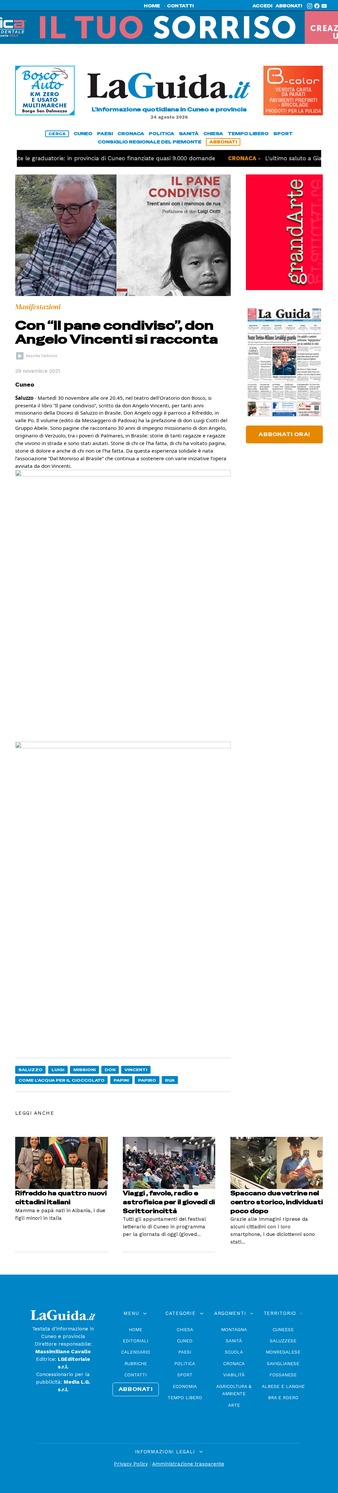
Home (135, 1329)
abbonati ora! (284, 434)
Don (110, 1069)
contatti (180, 6)
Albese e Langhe (283, 1386)
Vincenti (135, 1069)
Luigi (57, 1069)
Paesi (184, 1352)
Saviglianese (283, 1363)
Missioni (84, 1069)
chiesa (213, 133)
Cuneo (184, 1340)
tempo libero (248, 133)
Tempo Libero (185, 1397)
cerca (57, 133)
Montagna (234, 1329)
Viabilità (234, 1374)
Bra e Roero (283, 1397)
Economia (185, 1386)
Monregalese (283, 1352)
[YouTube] (324, 6)
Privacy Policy (131, 1464)
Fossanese (283, 1374)
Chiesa (185, 1329)
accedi (262, 6)
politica (161, 133)
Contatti (135, 1374)
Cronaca (234, 1363)
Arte (234, 1405)
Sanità (234, 1340)
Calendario (135, 1352)
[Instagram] (309, 6)
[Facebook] (317, 6)
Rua (170, 1080)
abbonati (289, 6)
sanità (189, 133)
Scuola (234, 1352)
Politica (184, 1363)
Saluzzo (30, 1069)
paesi (105, 133)
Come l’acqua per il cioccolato (61, 1080)
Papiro (147, 1080)
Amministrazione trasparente (188, 1464)
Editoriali (135, 1340)
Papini (121, 1080)
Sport (184, 1374)
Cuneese (283, 1329)
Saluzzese (283, 1340)
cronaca (131, 133)
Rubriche (135, 1363)
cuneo (83, 133)
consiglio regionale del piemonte (149, 142)
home (152, 6)
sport (283, 133)
